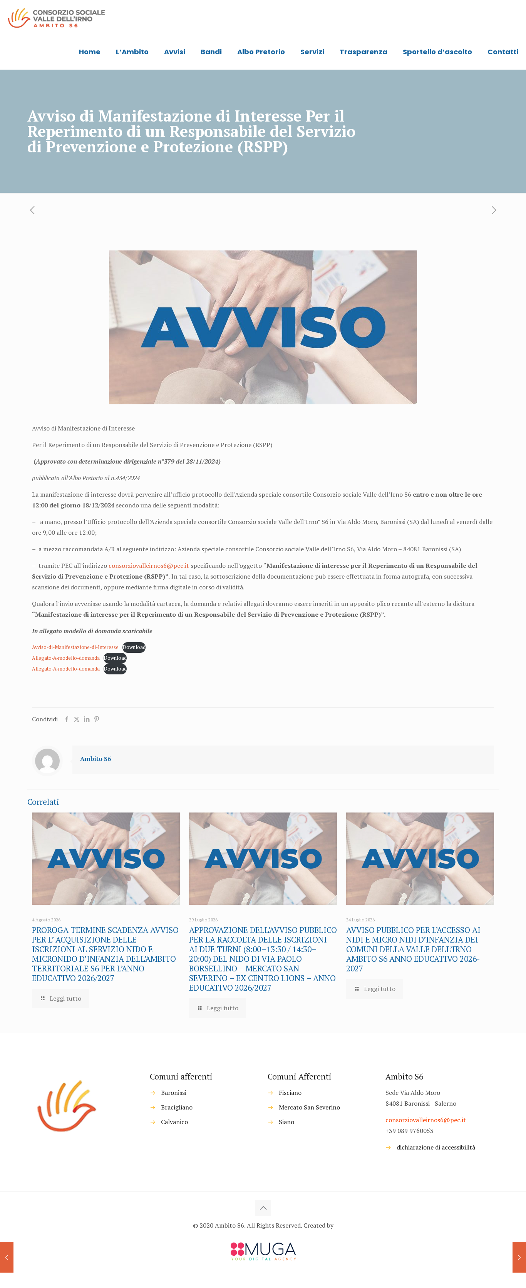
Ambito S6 (95, 758)
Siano (286, 1122)
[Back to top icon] (263, 1208)
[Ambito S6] (57, 17)
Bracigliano (177, 1107)
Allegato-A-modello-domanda (66, 658)
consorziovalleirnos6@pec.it (149, 565)
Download (134, 647)
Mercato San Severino (309, 1107)
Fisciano (290, 1092)
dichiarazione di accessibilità (436, 1147)
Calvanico (174, 1122)
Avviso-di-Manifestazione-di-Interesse (75, 647)
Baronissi (173, 1092)
